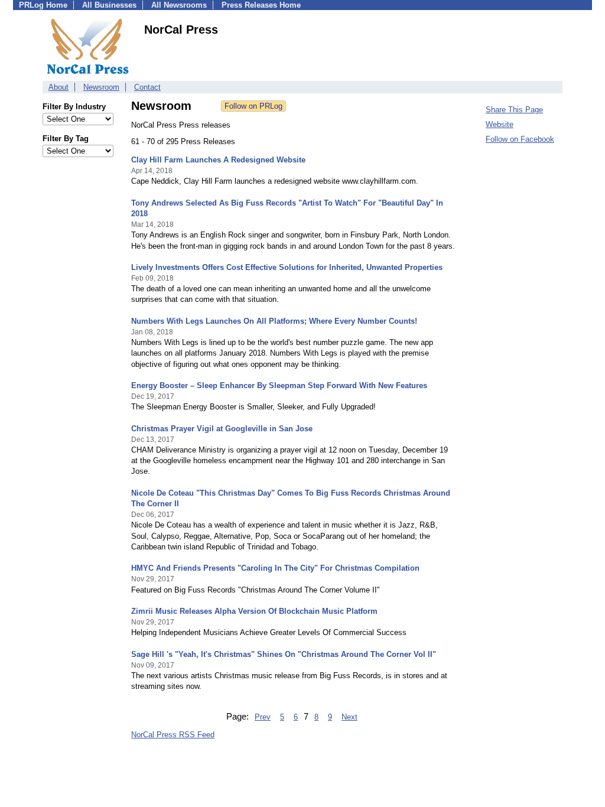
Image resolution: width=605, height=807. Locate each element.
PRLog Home (43, 5)
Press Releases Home (261, 5)
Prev (263, 716)
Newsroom (101, 87)
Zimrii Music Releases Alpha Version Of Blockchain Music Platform (254, 611)
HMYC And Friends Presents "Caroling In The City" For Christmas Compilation (275, 568)
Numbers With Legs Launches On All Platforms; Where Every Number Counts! (274, 321)
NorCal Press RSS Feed (172, 734)
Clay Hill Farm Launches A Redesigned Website (218, 159)
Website (499, 124)
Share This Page (514, 109)
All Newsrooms (179, 5)
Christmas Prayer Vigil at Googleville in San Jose (222, 428)
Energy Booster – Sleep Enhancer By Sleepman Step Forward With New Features (279, 385)
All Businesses (109, 5)
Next (349, 716)
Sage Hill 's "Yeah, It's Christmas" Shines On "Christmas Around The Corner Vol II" (283, 654)
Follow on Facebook (520, 139)
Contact (147, 87)
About (58, 87)
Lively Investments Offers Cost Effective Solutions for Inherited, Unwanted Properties (287, 267)
